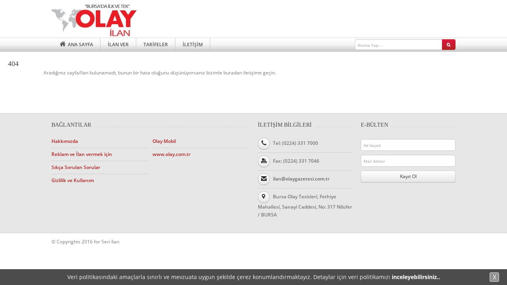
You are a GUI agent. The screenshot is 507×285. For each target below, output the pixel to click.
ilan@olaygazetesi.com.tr (301, 178)
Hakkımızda (64, 141)
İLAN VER (118, 44)
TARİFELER (155, 44)
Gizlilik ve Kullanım (72, 180)
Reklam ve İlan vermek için (81, 154)
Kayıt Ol (408, 176)
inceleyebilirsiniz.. (416, 277)
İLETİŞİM (193, 44)
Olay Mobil (164, 141)
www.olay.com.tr (171, 154)
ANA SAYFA (80, 44)
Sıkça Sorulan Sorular (75, 167)
